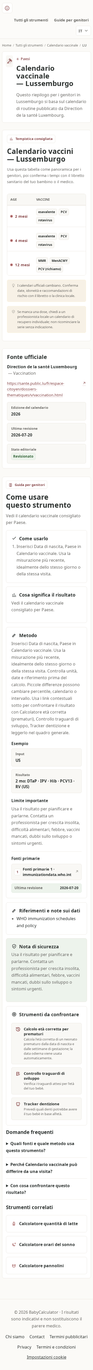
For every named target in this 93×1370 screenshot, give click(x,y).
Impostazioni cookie (46, 1357)
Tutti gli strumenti (31, 19)
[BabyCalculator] (7, 8)
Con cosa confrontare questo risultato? (38, 1189)
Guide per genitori (71, 19)
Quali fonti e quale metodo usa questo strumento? (40, 1147)
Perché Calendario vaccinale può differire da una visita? (41, 1168)
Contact (37, 1337)
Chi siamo (15, 1337)
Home (6, 45)
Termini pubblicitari (69, 1337)
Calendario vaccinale (62, 45)
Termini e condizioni (56, 1347)
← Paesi (23, 58)
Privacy (24, 1347)
